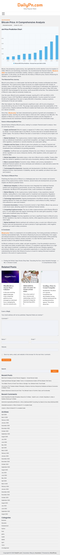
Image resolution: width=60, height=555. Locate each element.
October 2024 (5, 464)
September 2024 (6, 467)
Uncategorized (6, 20)
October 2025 (5, 431)
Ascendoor (38, 553)
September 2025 (6, 433)
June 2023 (4, 508)
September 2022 (6, 511)
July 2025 (4, 439)
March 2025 (5, 450)
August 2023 (5, 503)
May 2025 (4, 445)
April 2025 (4, 447)
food (3, 531)
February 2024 (5, 486)
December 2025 (6, 425)
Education (4, 523)
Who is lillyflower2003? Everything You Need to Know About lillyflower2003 (39, 402)
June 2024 (4, 475)
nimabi (3, 408)
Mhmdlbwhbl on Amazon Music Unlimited (8, 287)
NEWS (3, 539)
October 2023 (5, 497)
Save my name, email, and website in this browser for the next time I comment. (27, 354)
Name (4, 339)
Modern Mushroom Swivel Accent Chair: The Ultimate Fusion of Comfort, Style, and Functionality (26, 390)
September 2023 (6, 500)
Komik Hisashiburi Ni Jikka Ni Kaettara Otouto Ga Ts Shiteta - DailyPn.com (20, 397)
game (3, 534)
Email (33, 339)
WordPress (53, 553)
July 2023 (4, 505)
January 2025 (5, 456)
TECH (3, 545)
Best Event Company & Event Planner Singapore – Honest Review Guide (20, 378)
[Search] (57, 13)
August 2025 (5, 436)
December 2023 (6, 492)
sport (3, 542)
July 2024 (4, 472)
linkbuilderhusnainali (7, 25)
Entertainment (5, 525)
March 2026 (5, 417)
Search (4, 369)
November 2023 (6, 494)
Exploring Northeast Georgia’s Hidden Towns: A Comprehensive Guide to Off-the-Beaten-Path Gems (26, 380)
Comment (5, 318)
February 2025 (5, 453)
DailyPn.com (30, 4)
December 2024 (6, 458)
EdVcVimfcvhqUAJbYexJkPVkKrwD (10, 402)
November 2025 (6, 428)
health (3, 536)
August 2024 (5, 469)
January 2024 (5, 489)
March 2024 (5, 483)
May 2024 (4, 478)
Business (4, 520)
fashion (3, 528)
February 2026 (5, 420)
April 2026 (4, 414)
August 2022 (5, 514)
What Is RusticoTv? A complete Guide (22, 405)
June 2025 (4, 442)
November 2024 (6, 461)
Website (4, 347)
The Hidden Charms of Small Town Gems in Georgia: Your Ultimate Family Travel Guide (23, 383)
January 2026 (5, 422)
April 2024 (4, 480)
